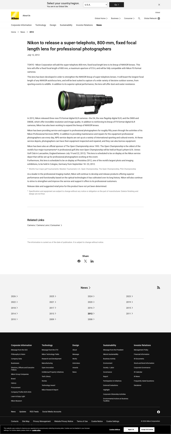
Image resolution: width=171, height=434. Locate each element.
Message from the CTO (50, 350)
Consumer (128, 18)
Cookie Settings (112, 421)
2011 (128, 313)
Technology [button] (40, 25)
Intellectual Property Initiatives (53, 372)
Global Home (100, 18)
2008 (90, 319)
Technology (47, 345)
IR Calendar (138, 372)
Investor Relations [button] (84, 25)
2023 (128, 296)
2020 (90, 302)
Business (115, 18)
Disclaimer (137, 385)
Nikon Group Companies (20, 374)
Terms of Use (82, 421)
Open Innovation (48, 368)
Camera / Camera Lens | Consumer (43, 225)
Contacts (14, 421)
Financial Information (141, 354)
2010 (13, 319)
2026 (13, 296)
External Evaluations (110, 385)
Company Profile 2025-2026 (21, 392)
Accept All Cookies (147, 429)
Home (13, 32)
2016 (90, 308)
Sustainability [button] (66, 25)
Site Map (25, 421)
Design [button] (53, 25)
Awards (75, 368)
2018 (13, 308)
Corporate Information (21, 345)
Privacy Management (42, 421)
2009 (51, 319)
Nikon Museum (16, 401)
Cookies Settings (114, 429)
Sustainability (109, 345)
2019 (128, 302)
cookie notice (36, 430)
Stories (44, 381)
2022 (13, 302)
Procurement (15, 387)
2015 (128, 308)
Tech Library (46, 376)
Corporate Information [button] (21, 25)
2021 (51, 302)
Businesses (15, 363)
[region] (85, 429)
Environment (107, 363)
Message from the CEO (19, 350)
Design (75, 345)
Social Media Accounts (51, 412)
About (74, 350)
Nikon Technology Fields (50, 354)
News (99, 25)
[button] (139, 18)
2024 (90, 296)
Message (75, 354)
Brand (13, 379)
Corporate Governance (142, 368)
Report (105, 376)
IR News (137, 376)
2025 (51, 296)
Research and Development (51, 359)
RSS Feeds (34, 412)
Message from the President (113, 350)
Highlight (106, 390)
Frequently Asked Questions (144, 381)
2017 (51, 308)
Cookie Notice (97, 421)
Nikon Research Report (50, 390)
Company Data (16, 359)
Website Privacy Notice (63, 421)
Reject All (131, 429)
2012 (90, 313)
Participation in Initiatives (112, 381)
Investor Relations (142, 345)
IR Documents (139, 359)
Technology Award (48, 385)
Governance (107, 372)
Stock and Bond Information (144, 363)
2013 (51, 313)
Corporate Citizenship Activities (114, 394)
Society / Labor (108, 368)
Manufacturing (47, 363)
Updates (22, 412)
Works (74, 359)
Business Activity (109, 359)
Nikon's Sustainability (110, 354)
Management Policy (141, 350)
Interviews (76, 363)
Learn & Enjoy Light (18, 396)
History (13, 383)
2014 (13, 313)
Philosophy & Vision (18, 354)
